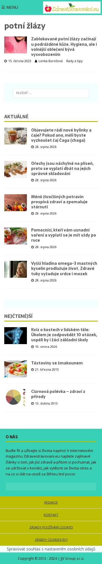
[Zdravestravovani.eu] (72, 7)
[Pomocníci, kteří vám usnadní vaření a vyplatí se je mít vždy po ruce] (15, 236)
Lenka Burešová (51, 61)
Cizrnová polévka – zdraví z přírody (58, 394)
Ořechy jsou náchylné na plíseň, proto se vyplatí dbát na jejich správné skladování (62, 168)
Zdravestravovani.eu (42, 456)
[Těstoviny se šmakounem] (15, 368)
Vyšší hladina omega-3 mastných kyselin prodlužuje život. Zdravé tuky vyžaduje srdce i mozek (64, 268)
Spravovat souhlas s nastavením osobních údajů (51, 549)
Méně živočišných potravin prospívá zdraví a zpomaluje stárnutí (59, 202)
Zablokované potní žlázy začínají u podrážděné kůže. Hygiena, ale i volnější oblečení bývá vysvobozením (64, 47)
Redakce (51, 502)
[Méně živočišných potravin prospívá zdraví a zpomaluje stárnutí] (15, 202)
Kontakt (51, 515)
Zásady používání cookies (51, 527)
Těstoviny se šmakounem (57, 363)
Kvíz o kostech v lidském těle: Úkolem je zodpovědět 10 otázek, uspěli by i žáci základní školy (64, 335)
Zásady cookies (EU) (51, 539)
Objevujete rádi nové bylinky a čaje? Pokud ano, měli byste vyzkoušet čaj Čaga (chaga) (61, 135)
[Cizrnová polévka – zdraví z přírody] (15, 397)
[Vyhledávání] (51, 93)
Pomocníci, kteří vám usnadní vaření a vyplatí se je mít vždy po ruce (63, 235)
